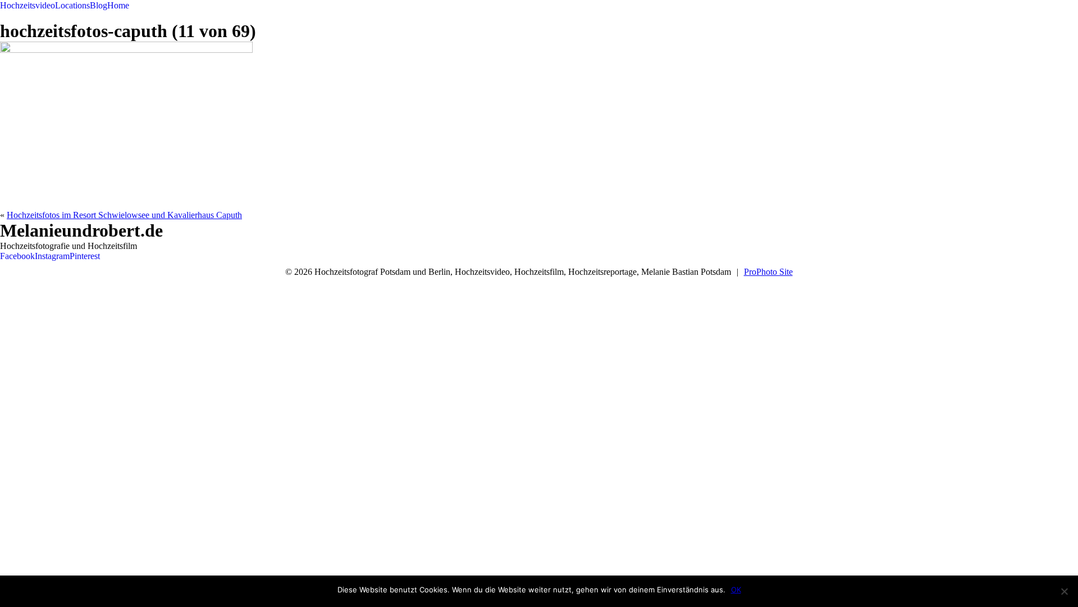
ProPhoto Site (768, 272)
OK (736, 589)
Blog (98, 5)
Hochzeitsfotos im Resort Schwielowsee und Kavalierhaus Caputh (124, 215)
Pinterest (85, 256)
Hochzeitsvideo (27, 5)
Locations (72, 5)
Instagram (52, 256)
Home (118, 5)
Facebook (17, 256)
